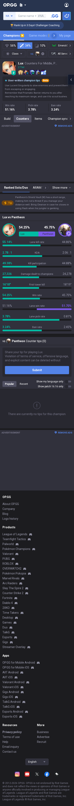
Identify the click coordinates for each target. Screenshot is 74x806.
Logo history (10, 518)
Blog (5, 513)
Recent (24, 384)
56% (13, 45)
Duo (5, 627)
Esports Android (12, 711)
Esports (7, 637)
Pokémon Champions (16, 549)
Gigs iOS (7, 697)
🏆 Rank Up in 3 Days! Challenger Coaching (29, 25)
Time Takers (10, 612)
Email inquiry (10, 746)
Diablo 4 (7, 602)
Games (7, 622)
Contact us (9, 751)
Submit (37, 370)
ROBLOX (8, 563)
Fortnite (7, 598)
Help (5, 741)
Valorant (8, 553)
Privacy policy (12, 732)
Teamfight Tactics (14, 539)
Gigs (5, 642)
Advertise (43, 737)
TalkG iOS (8, 706)
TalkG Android (11, 701)
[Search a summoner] (55, 16)
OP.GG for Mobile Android (18, 662)
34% (28, 45)
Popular (9, 384)
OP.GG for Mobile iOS (15, 667)
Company (8, 508)
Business (43, 732)
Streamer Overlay (13, 647)
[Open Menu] (66, 5)
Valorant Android (13, 682)
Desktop (7, 617)
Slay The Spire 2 (12, 588)
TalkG (6, 632)
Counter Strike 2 (12, 593)
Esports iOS (9, 716)
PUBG (6, 558)
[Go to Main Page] (10, 5)
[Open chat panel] (71, 79)
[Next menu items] (54, 35)
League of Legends (14, 534)
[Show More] (22, 5)
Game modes (40, 35)
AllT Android (10, 672)
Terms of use (11, 737)
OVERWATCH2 (11, 568)
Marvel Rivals (11, 578)
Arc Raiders (9, 583)
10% (42, 45)
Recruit (41, 741)
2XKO (6, 607)
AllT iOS (7, 677)
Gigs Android (10, 692)
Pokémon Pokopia (14, 573)
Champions (13, 35)
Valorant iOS (10, 687)
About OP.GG (10, 504)
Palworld (8, 544)
